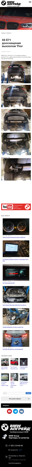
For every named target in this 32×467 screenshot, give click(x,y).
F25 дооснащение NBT (9, 283)
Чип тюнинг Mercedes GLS (14, 368)
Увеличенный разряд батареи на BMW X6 (14, 237)
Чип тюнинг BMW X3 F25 (4, 368)
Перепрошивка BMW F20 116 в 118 (24, 383)
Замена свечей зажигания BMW (13, 384)
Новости (8, 33)
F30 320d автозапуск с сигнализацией (13, 349)
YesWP (20, 450)
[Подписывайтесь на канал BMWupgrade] (16, 209)
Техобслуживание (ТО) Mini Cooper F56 (13, 327)
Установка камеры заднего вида (4, 383)
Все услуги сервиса (19, 399)
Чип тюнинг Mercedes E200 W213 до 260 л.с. (14, 305)
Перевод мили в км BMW (23, 368)
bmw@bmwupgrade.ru (15, 463)
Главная (3, 33)
